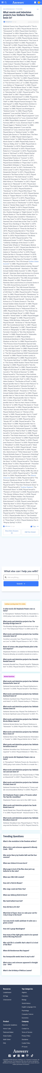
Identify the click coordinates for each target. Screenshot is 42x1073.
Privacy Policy (26, 1036)
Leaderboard (7, 992)
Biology (24, 1000)
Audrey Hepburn (27, 487)
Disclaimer (25, 1039)
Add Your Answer (30, 532)
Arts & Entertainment (8, 9)
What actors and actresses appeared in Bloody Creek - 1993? (20, 848)
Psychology (25, 1010)
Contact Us (25, 1029)
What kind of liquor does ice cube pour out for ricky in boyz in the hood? (20, 914)
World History (26, 1003)
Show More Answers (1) (11, 532)
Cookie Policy (26, 1043)
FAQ (4, 1043)
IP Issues (24, 1047)
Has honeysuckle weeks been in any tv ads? (18, 957)
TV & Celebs (19, 9)
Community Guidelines (10, 1025)
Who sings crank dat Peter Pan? (14, 889)
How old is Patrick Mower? (12, 883)
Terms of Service (27, 1032)
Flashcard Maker (8, 1032)
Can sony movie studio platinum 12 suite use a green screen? (20, 922)
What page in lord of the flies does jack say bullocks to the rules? (18, 870)
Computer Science (27, 1014)
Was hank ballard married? (13, 901)
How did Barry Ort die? (11, 907)
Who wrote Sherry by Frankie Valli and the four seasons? (20, 856)
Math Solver (7, 1039)
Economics (25, 1018)
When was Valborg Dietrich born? (15, 895)
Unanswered (7, 1000)
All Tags (5, 996)
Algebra (24, 992)
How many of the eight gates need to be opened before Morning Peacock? (20, 936)
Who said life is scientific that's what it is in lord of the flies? (20, 944)
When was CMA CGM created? (13, 877)
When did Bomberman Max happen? (16, 951)
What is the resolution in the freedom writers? (20, 841)
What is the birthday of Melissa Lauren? (17, 970)
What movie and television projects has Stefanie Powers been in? (18, 15)
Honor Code (7, 1029)
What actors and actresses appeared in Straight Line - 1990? (20, 964)
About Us (25, 1025)
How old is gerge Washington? (14, 929)
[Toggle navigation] (3, 2)
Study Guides (7, 1036)
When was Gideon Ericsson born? (15, 863)
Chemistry (25, 996)
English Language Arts (29, 1007)
